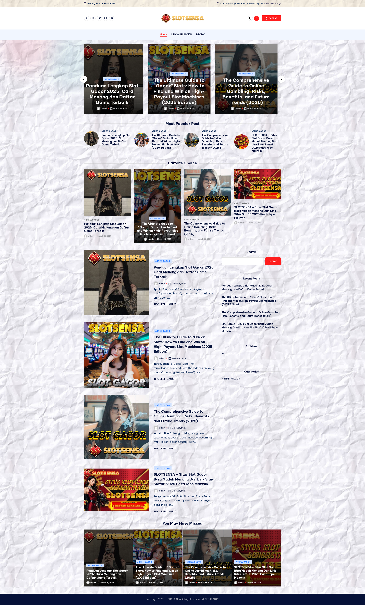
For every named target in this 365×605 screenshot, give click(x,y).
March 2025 (229, 353)
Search (251, 252)
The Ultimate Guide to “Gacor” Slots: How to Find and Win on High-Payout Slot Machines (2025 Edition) (115, 91)
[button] (271, 18)
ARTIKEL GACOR (115, 74)
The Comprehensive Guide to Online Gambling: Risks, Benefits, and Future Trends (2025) (182, 91)
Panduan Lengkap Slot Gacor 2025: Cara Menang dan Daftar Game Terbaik (116, 139)
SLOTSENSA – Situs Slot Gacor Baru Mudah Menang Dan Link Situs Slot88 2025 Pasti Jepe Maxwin (249, 91)
